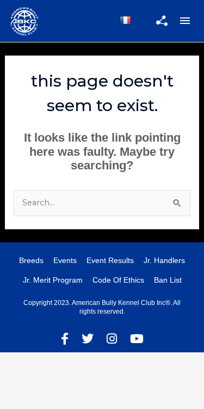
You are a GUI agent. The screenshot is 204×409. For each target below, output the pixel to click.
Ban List (168, 280)
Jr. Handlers (164, 260)
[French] (125, 20)
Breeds (31, 260)
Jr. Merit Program (53, 280)
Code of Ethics (118, 280)
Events (65, 260)
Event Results (110, 260)
